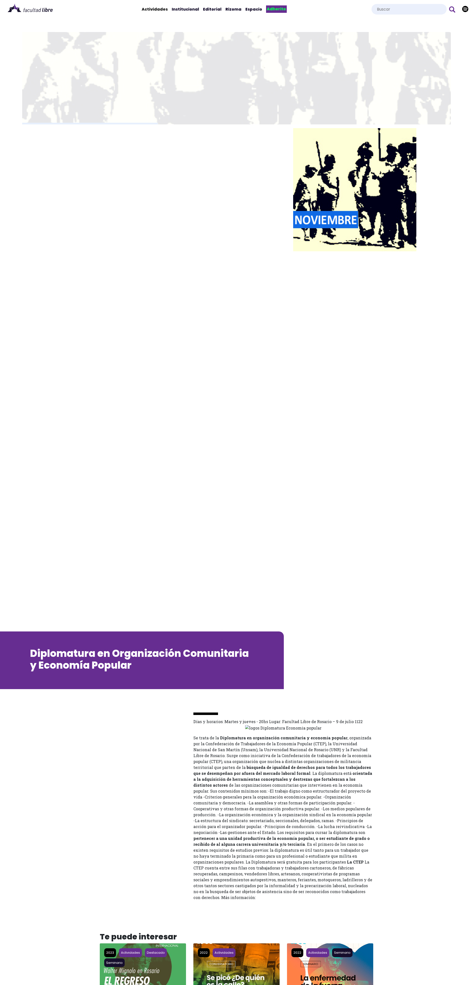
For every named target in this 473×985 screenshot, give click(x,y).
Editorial (212, 9)
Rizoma (233, 9)
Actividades (156, 9)
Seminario (114, 963)
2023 (110, 953)
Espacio (253, 9)
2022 (204, 953)
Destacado (156, 953)
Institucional (185, 9)
